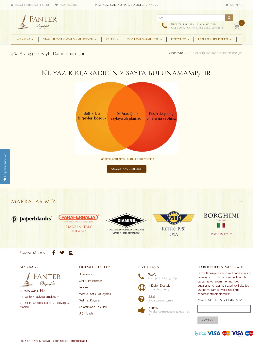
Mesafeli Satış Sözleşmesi (95, 294)
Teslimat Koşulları (90, 300)
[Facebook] (54, 252)
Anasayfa (176, 52)
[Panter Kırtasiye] (37, 21)
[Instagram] (71, 252)
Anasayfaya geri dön (126, 169)
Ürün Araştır (86, 313)
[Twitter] (62, 252)
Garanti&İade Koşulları (93, 307)
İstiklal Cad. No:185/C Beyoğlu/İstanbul (127, 5)
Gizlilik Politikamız (90, 280)
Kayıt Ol (208, 320)
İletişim (83, 287)
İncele (31, 219)
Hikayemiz (85, 274)
